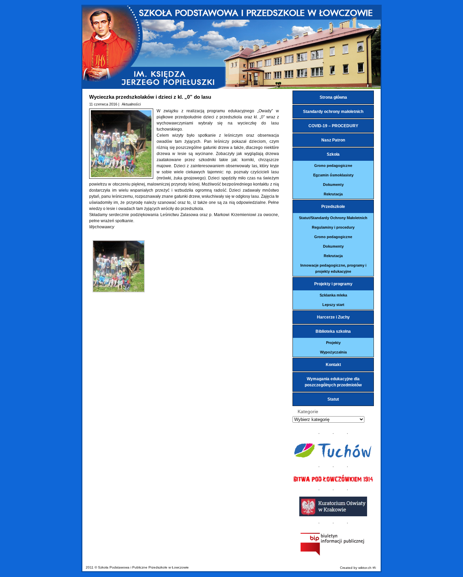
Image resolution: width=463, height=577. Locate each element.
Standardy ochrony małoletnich (333, 111)
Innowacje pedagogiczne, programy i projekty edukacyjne (333, 268)
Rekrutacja (333, 194)
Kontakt (333, 364)
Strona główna (333, 97)
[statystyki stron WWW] (374, 568)
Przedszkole (333, 206)
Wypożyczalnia (333, 352)
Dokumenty (333, 184)
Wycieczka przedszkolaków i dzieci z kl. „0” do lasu (150, 97)
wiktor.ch (364, 568)
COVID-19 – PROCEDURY (333, 125)
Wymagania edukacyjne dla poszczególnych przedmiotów (333, 382)
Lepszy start (333, 305)
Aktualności (131, 104)
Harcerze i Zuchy (333, 317)
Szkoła (333, 154)
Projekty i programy (333, 284)
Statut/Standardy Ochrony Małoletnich (333, 218)
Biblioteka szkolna (333, 331)
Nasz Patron (333, 140)
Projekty (333, 343)
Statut (333, 399)
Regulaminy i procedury (333, 227)
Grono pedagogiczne (333, 166)
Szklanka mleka (333, 295)
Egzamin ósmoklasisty (333, 175)
